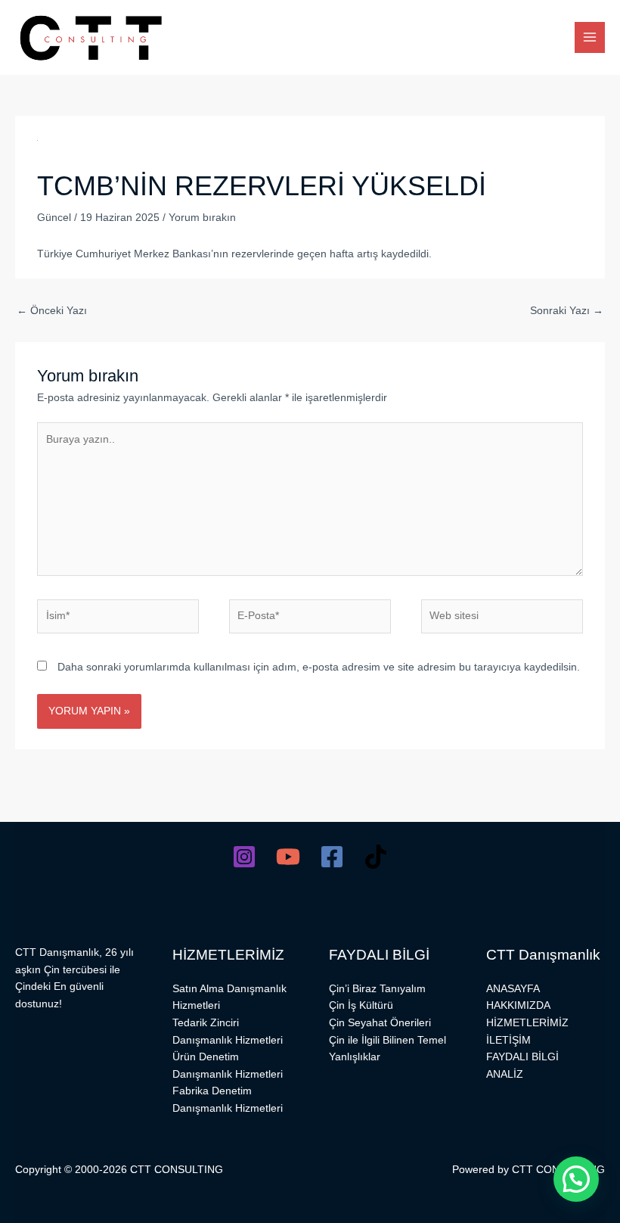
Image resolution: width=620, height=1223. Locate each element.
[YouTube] (288, 857)
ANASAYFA (513, 988)
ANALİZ (504, 1074)
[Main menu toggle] (590, 37)
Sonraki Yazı (566, 310)
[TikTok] (376, 857)
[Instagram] (244, 857)
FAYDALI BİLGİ (522, 1057)
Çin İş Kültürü (361, 1005)
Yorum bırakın (202, 217)
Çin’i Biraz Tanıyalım (377, 988)
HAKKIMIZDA (518, 1005)
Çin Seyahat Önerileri (380, 1023)
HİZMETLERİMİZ (527, 1023)
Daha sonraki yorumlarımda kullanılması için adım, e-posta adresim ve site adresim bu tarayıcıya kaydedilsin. (318, 667)
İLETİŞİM (508, 1040)
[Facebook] (332, 857)
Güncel (54, 217)
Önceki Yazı (52, 310)
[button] (576, 1179)
